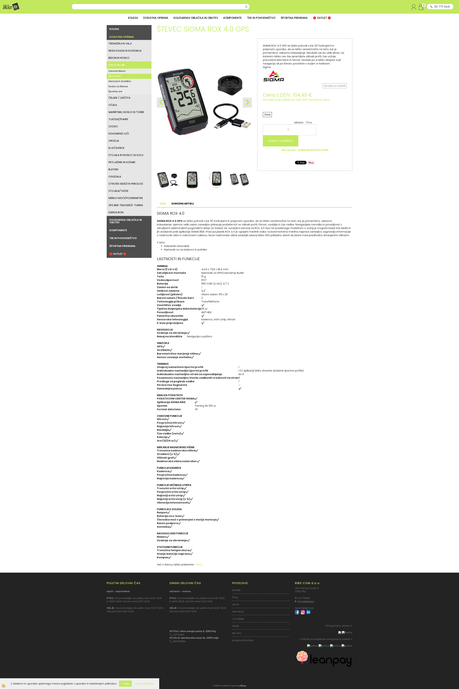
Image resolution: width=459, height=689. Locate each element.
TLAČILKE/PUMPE (118, 119)
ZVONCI (113, 126)
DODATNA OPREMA (155, 18)
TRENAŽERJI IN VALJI (120, 43)
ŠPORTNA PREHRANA (294, 18)
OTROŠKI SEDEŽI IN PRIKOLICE (125, 184)
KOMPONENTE (232, 18)
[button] (247, 103)
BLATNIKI (113, 169)
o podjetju (238, 618)
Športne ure (115, 91)
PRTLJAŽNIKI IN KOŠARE (121, 162)
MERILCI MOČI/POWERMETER (125, 198)
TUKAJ (198, 564)
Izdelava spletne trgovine (226, 685)
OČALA (112, 105)
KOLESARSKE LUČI (118, 133)
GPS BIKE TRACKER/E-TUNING (125, 205)
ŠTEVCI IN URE (116, 65)
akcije (235, 626)
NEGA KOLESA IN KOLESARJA (124, 50)
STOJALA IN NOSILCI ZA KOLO (125, 155)
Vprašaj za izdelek (335, 86)
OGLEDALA (114, 176)
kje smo (236, 633)
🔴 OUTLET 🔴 (322, 18)
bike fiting (237, 611)
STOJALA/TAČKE (118, 191)
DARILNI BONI (116, 212)
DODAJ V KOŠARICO (280, 141)
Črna (267, 114)
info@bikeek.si (306, 601)
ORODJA (113, 141)
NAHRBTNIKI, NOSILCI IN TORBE (126, 112)
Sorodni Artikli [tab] (182, 203)
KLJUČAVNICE (116, 148)
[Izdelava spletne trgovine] (242, 685)
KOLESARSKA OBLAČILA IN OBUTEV (196, 18)
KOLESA (133, 18)
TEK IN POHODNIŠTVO (261, 18)
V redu (125, 683)
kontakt (236, 590)
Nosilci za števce (118, 86)
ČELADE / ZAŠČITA (119, 98)
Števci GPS (114, 76)
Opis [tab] (163, 203)
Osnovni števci (116, 71)
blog (235, 597)
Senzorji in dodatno (119, 81)
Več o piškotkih (144, 683)
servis (235, 604)
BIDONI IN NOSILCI (118, 58)
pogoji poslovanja (243, 640)
